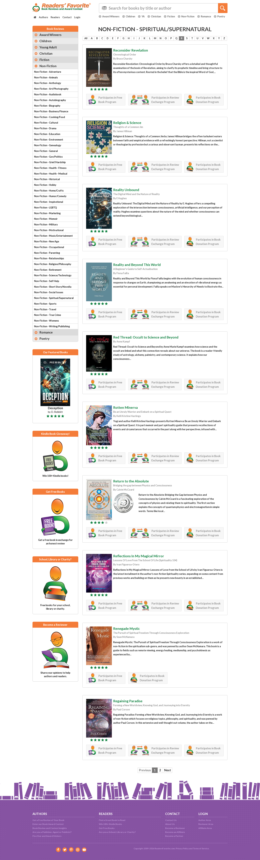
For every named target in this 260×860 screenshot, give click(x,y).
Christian (156, 16)
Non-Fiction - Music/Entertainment (53, 235)
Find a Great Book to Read (112, 820)
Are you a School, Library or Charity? (117, 832)
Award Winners (110, 16)
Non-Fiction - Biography (47, 105)
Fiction (171, 16)
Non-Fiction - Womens (46, 320)
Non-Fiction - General (46, 150)
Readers (55, 17)
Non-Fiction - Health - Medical (50, 173)
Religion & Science (127, 123)
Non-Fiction (187, 16)
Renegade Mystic (126, 628)
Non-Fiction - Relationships (49, 258)
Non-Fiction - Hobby (45, 184)
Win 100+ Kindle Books (110, 824)
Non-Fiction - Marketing (47, 213)
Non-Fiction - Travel (45, 309)
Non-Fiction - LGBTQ (45, 207)
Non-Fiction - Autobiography (50, 100)
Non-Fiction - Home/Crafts (49, 190)
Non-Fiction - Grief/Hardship (50, 162)
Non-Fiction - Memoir (46, 218)
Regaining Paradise (127, 701)
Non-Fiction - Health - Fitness (50, 167)
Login (77, 17)
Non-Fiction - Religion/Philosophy (52, 264)
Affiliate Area (205, 828)
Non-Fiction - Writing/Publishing (52, 326)
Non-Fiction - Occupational (49, 247)
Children (130, 16)
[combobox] (163, 8)
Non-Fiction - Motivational (49, 230)
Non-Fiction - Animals (46, 77)
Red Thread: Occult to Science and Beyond (145, 337)
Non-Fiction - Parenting (47, 252)
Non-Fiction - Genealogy (47, 145)
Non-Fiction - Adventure (47, 71)
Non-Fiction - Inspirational (48, 201)
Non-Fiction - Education (47, 134)
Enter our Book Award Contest (48, 824)
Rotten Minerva (125, 407)
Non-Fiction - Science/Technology (53, 275)
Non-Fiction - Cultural (46, 122)
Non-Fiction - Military (46, 224)
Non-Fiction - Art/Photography (51, 88)
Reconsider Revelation (130, 50)
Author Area (204, 820)
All (85, 38)
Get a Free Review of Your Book (48, 820)
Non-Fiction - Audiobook (47, 94)
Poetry (221, 16)
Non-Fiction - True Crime (47, 314)
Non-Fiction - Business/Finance (51, 111)
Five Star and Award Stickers (46, 836)
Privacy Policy (182, 848)
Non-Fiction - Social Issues (48, 292)
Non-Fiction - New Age (46, 241)
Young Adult (48, 47)
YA (143, 16)
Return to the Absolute (131, 481)
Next (167, 770)
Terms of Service (201, 848)
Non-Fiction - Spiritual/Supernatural (54, 297)
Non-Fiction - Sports (45, 303)
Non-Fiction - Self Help (46, 281)
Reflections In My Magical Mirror (138, 556)
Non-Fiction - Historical (47, 179)
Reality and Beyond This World (137, 265)
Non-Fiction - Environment (48, 139)
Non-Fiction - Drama (45, 128)
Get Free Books (107, 828)
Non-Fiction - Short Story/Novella (52, 286)
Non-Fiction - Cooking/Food (49, 117)
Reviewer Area (205, 824)
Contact (67, 17)
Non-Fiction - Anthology (47, 83)
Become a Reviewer (175, 828)
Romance (206, 16)
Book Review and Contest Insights (49, 828)
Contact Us (171, 820)
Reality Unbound (126, 190)
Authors (43, 17)
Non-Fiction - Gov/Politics (48, 156)
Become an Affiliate (175, 832)
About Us (170, 824)
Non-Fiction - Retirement (47, 269)
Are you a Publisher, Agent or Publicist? (52, 832)
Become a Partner (174, 836)
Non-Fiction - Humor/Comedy (50, 196)
